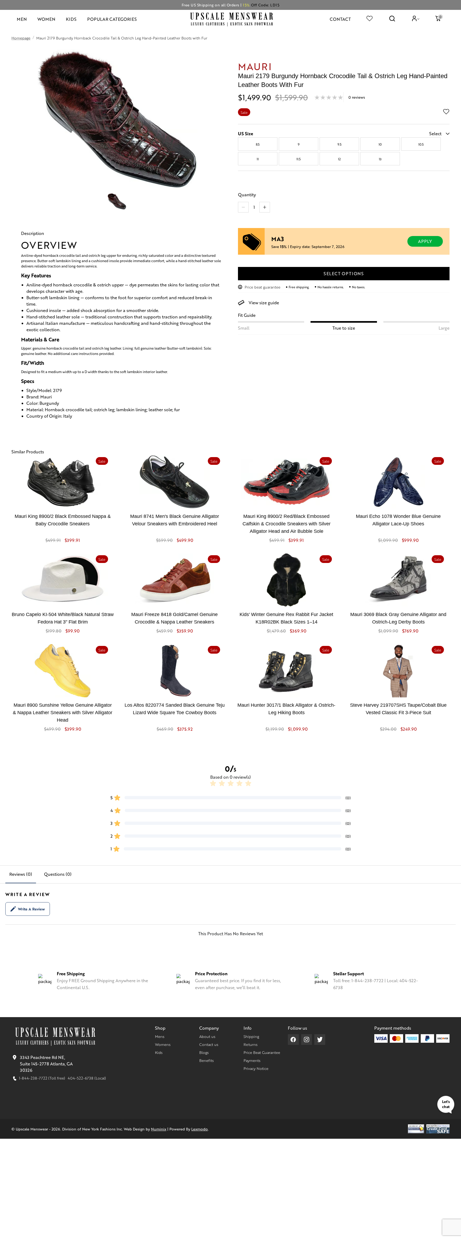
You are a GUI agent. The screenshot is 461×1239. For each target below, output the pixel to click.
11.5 (298, 159)
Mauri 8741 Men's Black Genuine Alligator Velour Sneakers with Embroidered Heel (174, 520)
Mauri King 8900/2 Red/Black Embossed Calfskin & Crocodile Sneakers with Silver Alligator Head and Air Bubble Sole (287, 524)
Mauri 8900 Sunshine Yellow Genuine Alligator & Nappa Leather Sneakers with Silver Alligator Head (62, 712)
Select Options (344, 273)
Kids (158, 1052)
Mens (159, 1036)
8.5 (258, 144)
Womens (162, 1044)
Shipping (251, 1036)
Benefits (206, 1060)
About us (207, 1036)
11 (258, 159)
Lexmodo (199, 1128)
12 (339, 159)
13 (380, 159)
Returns (250, 1044)
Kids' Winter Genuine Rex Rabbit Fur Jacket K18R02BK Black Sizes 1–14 (286, 618)
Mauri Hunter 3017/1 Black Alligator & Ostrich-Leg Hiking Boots (286, 708)
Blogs (204, 1052)
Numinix (158, 1128)
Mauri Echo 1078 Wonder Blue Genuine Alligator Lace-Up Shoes (398, 520)
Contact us (208, 1044)
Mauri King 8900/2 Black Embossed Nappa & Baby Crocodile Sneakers (63, 520)
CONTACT (340, 19)
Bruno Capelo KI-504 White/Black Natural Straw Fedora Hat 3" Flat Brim (63, 618)
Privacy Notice (256, 1068)
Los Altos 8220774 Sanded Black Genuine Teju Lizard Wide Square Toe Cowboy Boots (175, 708)
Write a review (31, 908)
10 (380, 144)
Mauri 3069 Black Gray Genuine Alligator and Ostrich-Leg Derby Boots (398, 618)
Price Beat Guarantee (262, 1052)
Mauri (255, 66)
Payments (252, 1060)
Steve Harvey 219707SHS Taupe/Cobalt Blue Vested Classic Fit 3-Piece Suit (398, 708)
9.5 (339, 144)
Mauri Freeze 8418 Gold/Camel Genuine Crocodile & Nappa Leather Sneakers (174, 618)
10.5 (421, 144)
